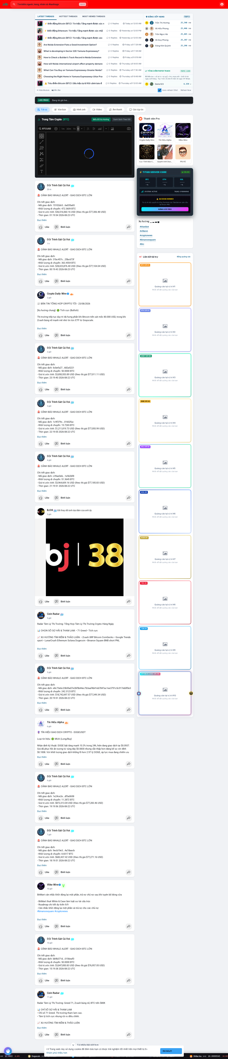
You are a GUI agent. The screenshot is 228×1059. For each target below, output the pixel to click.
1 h (48, 244)
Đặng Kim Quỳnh (163, 46)
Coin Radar (53, 614)
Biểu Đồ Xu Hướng (101, 119)
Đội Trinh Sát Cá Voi (58, 185)
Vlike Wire (52, 884)
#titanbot (144, 226)
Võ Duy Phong (161, 40)
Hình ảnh (80, 109)
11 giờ (49, 997)
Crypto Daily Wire (57, 293)
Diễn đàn (57, 90)
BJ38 (50, 510)
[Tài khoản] (222, 4)
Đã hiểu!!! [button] (167, 1051)
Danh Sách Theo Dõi (121, 119)
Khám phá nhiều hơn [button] (57, 1052)
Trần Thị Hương (162, 23)
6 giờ (49, 726)
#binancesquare (45, 911)
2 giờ (49, 298)
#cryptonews (61, 911)
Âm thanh (117, 109)
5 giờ (49, 514)
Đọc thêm (42, 220)
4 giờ (49, 460)
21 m (49, 189)
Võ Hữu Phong (162, 28)
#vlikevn (144, 231)
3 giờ (49, 406)
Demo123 (159, 84)
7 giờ (49, 835)
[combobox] (49, 4)
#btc (142, 244)
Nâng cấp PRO (165, 209)
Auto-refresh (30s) (170, 90)
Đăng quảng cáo (183, 257)
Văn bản (61, 109)
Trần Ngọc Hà (161, 34)
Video (99, 109)
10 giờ (49, 889)
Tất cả (43, 109)
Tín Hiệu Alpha (55, 722)
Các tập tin (137, 109)
